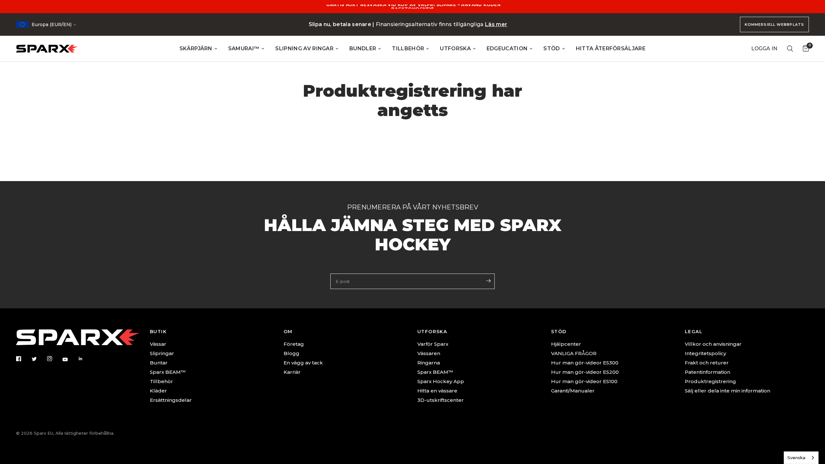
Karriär (292, 372)
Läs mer (496, 24)
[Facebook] (23, 359)
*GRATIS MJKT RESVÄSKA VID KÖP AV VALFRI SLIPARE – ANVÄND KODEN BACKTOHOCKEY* (412, 6)
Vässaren (428, 353)
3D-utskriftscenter (440, 400)
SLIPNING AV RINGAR (304, 48)
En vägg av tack (303, 363)
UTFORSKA (455, 48)
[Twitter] (39, 359)
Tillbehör (161, 381)
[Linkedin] (85, 359)
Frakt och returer (707, 363)
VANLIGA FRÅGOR (574, 353)
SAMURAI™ (244, 48)
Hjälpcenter (566, 344)
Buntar (159, 363)
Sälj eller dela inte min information (727, 391)
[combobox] (801, 457)
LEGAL (694, 331)
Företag (294, 344)
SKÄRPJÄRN (196, 48)
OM (288, 331)
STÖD (551, 48)
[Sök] (790, 49)
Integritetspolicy (705, 353)
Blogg (291, 353)
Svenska (796, 457)
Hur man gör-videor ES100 (584, 381)
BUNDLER (362, 48)
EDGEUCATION (507, 48)
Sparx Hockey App (440, 381)
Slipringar (162, 353)
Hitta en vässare (437, 391)
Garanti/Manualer (573, 391)
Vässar (158, 344)
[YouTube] (70, 359)
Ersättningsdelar (171, 400)
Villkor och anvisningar (713, 344)
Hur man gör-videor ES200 (585, 372)
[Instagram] (54, 359)
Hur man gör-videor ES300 (584, 363)
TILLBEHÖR (408, 48)
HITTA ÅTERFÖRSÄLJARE (610, 48)
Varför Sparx (432, 344)
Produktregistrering (710, 381)
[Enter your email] (488, 280)
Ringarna (428, 363)
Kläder (158, 391)
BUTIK (158, 331)
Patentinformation (707, 372)
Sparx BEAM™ (168, 372)
